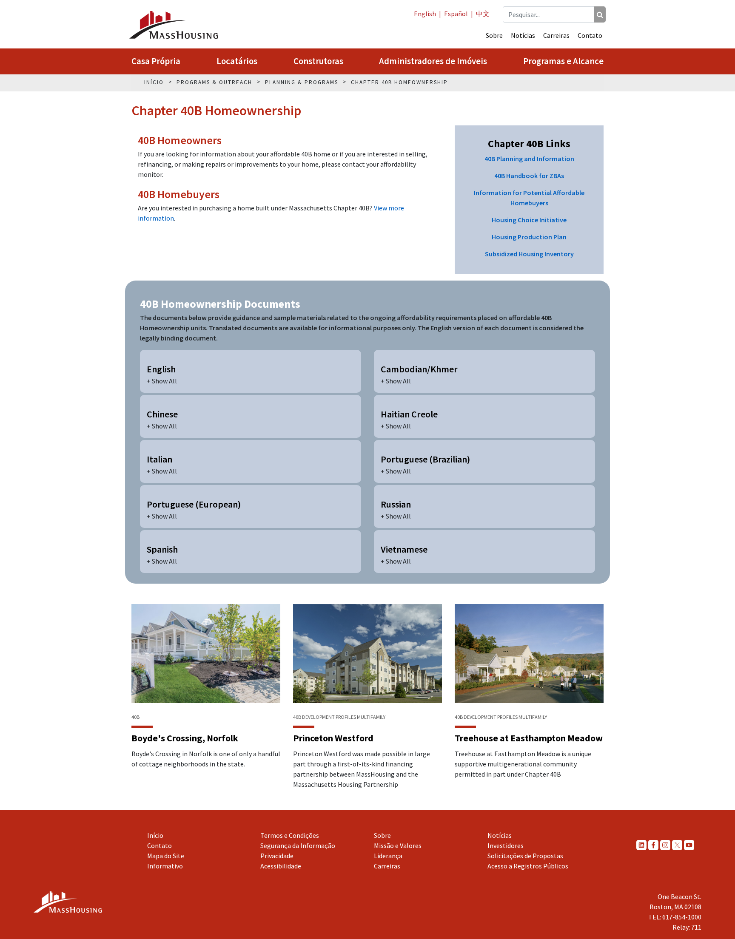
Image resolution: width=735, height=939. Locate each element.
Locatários (237, 61)
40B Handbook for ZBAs (529, 175)
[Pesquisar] (600, 14)
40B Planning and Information (529, 158)
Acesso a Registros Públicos (527, 866)
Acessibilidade (280, 866)
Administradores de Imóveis (433, 61)
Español (456, 13)
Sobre (494, 35)
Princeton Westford (333, 738)
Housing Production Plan (529, 237)
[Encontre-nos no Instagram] (665, 845)
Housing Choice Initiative (529, 220)
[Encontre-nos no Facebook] (653, 845)
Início (155, 835)
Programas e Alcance (563, 61)
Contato (590, 35)
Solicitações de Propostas (525, 855)
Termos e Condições (289, 835)
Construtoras (318, 61)
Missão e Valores (398, 845)
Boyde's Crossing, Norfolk (184, 738)
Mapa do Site (165, 855)
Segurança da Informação (297, 845)
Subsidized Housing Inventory (529, 254)
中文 (483, 13)
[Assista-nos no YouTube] (689, 845)
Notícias (523, 35)
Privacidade (276, 855)
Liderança (388, 855)
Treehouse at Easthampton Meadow (529, 738)
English (425, 13)
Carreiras (556, 35)
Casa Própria (155, 61)
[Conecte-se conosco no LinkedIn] (641, 845)
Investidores (505, 845)
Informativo (165, 866)
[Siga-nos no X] (677, 845)
